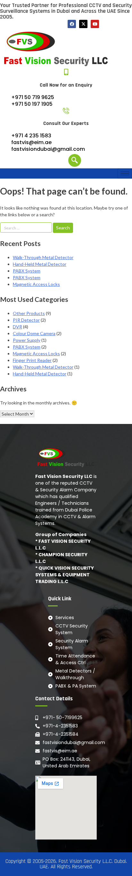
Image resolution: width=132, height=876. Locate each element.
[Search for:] (26, 227)
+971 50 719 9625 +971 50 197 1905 (32, 101)
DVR (17, 326)
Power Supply (26, 340)
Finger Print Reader (32, 360)
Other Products (29, 313)
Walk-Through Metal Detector (43, 257)
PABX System (26, 270)
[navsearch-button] (74, 160)
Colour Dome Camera (34, 333)
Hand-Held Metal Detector (39, 264)
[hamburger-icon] (125, 173)
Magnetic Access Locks (36, 284)
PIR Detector (26, 320)
